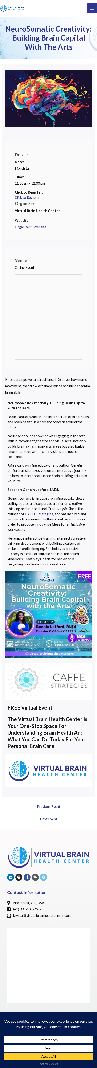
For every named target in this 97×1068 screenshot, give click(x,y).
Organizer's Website (30, 227)
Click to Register (27, 197)
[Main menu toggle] (92, 8)
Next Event (48, 819)
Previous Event (48, 807)
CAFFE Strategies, (39, 514)
